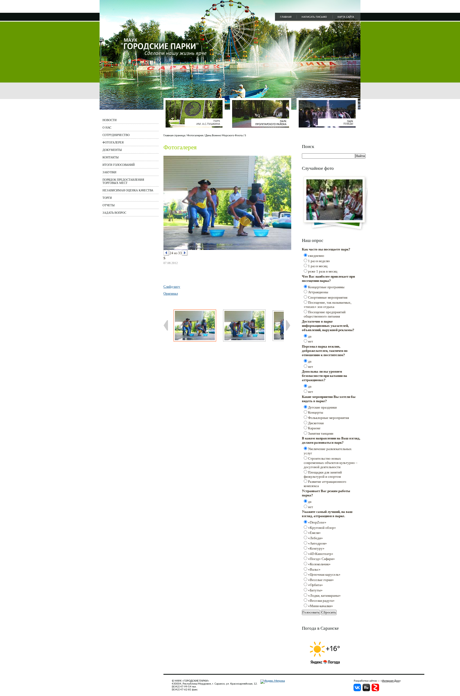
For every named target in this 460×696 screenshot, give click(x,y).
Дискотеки (316, 423)
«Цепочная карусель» (324, 574)
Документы (112, 149)
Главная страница (174, 135)
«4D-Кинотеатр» (320, 554)
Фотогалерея (113, 142)
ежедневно (316, 256)
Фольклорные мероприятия (328, 418)
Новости (109, 120)
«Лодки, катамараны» (324, 596)
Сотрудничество (116, 135)
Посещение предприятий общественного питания (325, 314)
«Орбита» (315, 585)
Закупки (109, 172)
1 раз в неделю (319, 261)
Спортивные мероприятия (327, 297)
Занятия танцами (320, 433)
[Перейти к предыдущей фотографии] (166, 253)
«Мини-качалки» (320, 606)
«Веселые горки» (321, 580)
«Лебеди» (315, 538)
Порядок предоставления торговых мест (123, 181)
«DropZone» (317, 522)
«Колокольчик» (319, 564)
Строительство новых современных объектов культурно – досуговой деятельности (331, 462)
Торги (107, 197)
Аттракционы (318, 292)
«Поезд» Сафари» (321, 559)
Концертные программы (326, 287)
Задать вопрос (114, 212)
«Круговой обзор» (322, 528)
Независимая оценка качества (127, 190)
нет (310, 341)
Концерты (315, 412)
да (309, 336)
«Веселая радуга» (321, 601)
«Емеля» (314, 533)
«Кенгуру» (316, 548)
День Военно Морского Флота (224, 135)
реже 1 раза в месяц (322, 271)
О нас (106, 127)
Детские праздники (322, 407)
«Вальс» (314, 569)
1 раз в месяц (317, 266)
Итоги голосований (118, 164)
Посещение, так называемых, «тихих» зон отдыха (327, 304)
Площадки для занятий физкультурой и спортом (323, 474)
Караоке (314, 428)
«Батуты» (315, 590)
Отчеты (108, 205)
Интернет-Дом (391, 680)
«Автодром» (317, 543)
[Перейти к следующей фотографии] (185, 253)
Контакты (110, 157)
